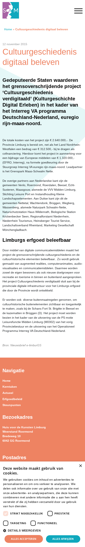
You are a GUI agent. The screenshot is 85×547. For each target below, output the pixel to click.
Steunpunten (11, 405)
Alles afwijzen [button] (63, 539)
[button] (42, 530)
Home (8, 29)
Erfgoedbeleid (12, 399)
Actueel (7, 392)
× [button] (80, 465)
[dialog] (42, 504)
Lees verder (35, 506)
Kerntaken (9, 386)
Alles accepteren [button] (23, 539)
